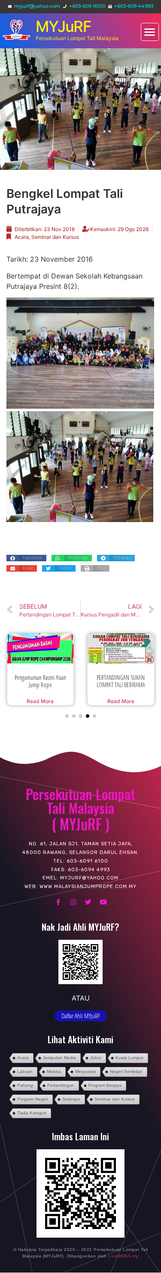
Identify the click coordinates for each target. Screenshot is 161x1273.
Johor (95, 1064)
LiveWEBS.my (123, 1262)
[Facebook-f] (58, 908)
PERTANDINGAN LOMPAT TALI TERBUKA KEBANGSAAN (120, 684)
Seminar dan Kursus (55, 237)
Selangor (71, 1106)
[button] (150, 32)
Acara (22, 237)
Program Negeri (32, 1106)
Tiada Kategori (31, 1119)
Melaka (54, 1078)
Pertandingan (60, 1092)
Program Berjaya (105, 1092)
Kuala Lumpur (129, 1064)
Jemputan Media (59, 1064)
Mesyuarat (85, 1078)
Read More (40, 701)
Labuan (25, 1078)
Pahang (25, 1092)
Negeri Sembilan (126, 1078)
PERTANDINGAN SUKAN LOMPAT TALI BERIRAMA (40, 681)
